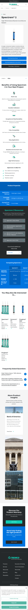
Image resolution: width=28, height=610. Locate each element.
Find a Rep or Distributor (14, 66)
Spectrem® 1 (5, 324)
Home (2, 8)
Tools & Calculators (19, 566)
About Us (5, 572)
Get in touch (14, 542)
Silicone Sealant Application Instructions (14, 227)
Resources (5, 569)
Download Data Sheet (13, 58)
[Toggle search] (26, 4)
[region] (14, 598)
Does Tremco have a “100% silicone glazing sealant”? (11, 374)
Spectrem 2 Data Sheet (13, 220)
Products (7, 8)
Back (4, 14)
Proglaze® (4, 356)
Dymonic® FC (13, 323)
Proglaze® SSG (22, 324)
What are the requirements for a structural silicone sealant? (10, 385)
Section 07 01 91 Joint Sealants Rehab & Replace (15, 234)
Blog (16, 572)
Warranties (17, 569)
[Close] (26, 588)
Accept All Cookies (14, 607)
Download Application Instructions (13, 62)
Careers (17, 578)
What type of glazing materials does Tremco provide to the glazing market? (12, 379)
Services (5, 566)
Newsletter (5, 575)
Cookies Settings (14, 598)
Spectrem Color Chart (12, 240)
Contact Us (17, 575)
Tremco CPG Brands (13, 1)
